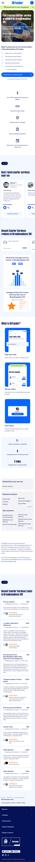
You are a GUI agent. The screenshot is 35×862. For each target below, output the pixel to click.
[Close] (33, 7)
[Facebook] (3, 855)
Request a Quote (12, 214)
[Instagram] (6, 855)
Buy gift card (24, 7)
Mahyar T (13, 183)
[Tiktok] (8, 855)
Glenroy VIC (22, 559)
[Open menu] (3, 2)
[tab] (4, 163)
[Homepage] (17, 2)
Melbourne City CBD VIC (16, 185)
